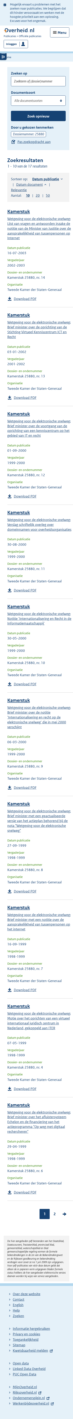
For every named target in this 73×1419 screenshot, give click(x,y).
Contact (18, 1299)
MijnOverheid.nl (25, 1387)
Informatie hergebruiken (31, 1328)
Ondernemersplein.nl (29, 1398)
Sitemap (19, 1345)
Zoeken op (19, 73)
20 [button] (38, 195)
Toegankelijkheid (26, 1339)
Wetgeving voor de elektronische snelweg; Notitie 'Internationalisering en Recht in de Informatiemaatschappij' (39, 619)
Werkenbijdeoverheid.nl (31, 1403)
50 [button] (48, 195)
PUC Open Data (24, 1374)
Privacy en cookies (26, 1334)
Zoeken (18, 1316)
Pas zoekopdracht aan (34, 142)
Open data (21, 1363)
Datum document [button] (29, 184)
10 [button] (28, 195)
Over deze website (26, 1294)
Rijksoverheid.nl (25, 1392)
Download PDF (25, 299)
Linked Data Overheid (29, 1369)
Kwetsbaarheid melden (30, 1350)
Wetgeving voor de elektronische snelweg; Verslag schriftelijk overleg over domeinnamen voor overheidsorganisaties (39, 525)
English (18, 1305)
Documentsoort (23, 92)
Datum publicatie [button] (45, 179)
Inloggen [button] (11, 44)
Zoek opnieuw (38, 116)
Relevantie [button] (19, 190)
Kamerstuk (18, 211)
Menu (62, 32)
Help (16, 1310)
